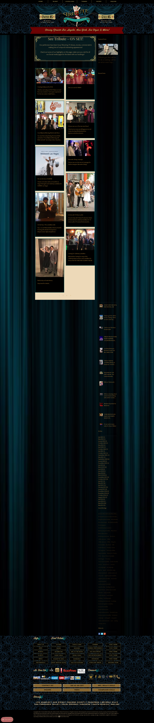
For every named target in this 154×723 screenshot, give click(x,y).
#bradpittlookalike (113, 522)
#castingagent (102, 525)
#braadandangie (102, 522)
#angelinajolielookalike (104, 519)
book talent (110, 595)
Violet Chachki (114, 561)
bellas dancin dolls (111, 590)
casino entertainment (103, 621)
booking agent (107, 598)
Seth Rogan (101, 559)
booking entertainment (104, 601)
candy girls (107, 618)
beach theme (101, 590)
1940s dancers (102, 542)
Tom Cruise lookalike (103, 561)
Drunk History (102, 547)
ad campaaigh (102, 567)
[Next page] (70, 295)
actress (113, 564)
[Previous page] (59, 295)
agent (104, 570)
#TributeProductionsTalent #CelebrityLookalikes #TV (108, 516)
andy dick (100, 575)
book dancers (102, 595)
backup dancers (110, 587)
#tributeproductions (103, 536)
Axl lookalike (101, 545)
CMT (113, 545)
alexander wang (111, 570)
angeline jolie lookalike (104, 578)
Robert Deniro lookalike (108, 556)
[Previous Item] (101, 49)
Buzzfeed (108, 545)
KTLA (99, 556)
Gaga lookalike (102, 553)
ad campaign (110, 567)
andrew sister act (112, 573)
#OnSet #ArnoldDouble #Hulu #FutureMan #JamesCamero (108, 514)
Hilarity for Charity (112, 553)
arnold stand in (102, 581)
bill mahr (100, 592)
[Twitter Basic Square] (102, 634)
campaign (100, 618)
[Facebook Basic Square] (99, 634)
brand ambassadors (103, 612)
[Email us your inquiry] (111, 676)
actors (100, 564)
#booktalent (114, 519)
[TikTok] (107, 676)
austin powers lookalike (104, 584)
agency (100, 570)
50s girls (113, 542)
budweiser (114, 615)
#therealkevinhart (103, 533)
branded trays (114, 612)
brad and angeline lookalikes (105, 604)
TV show (107, 559)
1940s (108, 539)
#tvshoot (112, 536)
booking (100, 598)
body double (107, 592)
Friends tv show (111, 547)
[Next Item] (115, 49)
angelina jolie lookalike (110, 575)
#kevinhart (114, 531)
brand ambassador (103, 609)
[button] (58, 651)
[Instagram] (103, 676)
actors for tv (106, 564)
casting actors (102, 623)
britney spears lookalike (104, 615)
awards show (101, 587)
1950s (108, 542)
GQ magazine (101, 550)
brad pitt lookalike (103, 606)
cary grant (114, 618)
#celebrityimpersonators (104, 528)
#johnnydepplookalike (104, 531)
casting (116, 621)
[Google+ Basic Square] (105, 634)
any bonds (114, 578)
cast (112, 621)
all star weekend (102, 573)
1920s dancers (102, 539)
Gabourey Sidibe (110, 550)
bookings (113, 601)
